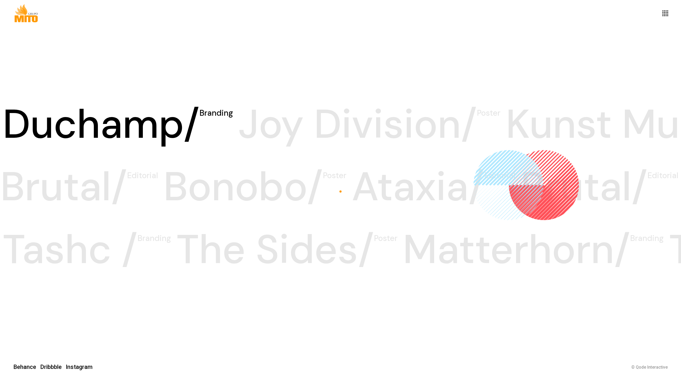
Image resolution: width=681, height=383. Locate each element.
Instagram (79, 367)
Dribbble (53, 367)
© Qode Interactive (649, 367)
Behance (26, 367)
